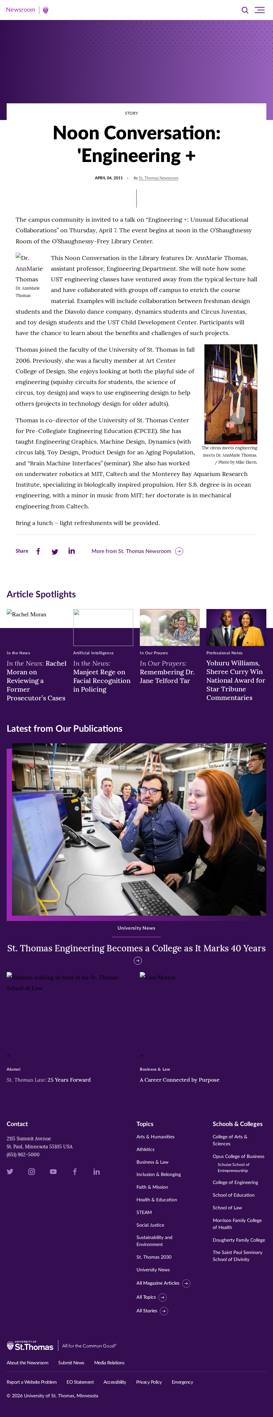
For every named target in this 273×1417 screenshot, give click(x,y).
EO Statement (80, 1382)
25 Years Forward (49, 1079)
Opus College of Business (238, 1163)
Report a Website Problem (32, 1382)
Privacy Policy (149, 1382)
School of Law (227, 1208)
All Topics (146, 1297)
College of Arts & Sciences (230, 1140)
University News (153, 1270)
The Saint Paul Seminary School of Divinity (237, 1256)
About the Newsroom (27, 1363)
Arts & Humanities (155, 1137)
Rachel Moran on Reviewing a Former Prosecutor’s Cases (37, 680)
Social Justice (150, 1225)
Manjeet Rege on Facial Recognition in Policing (102, 676)
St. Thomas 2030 (153, 1257)
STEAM (144, 1212)
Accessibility (115, 1382)
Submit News (71, 1363)
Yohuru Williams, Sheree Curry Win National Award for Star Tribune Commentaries (235, 680)
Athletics (145, 1149)
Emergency (182, 1382)
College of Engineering (235, 1182)
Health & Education (156, 1200)
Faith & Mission (152, 1187)
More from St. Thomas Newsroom (131, 551)
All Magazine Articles (157, 1283)
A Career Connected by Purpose (180, 1079)
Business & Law (152, 1162)
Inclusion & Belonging (158, 1174)
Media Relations (109, 1363)
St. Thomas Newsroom (158, 178)
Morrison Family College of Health (237, 1224)
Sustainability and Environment (154, 1241)
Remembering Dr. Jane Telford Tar (167, 672)
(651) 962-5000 (23, 1155)
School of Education (234, 1195)
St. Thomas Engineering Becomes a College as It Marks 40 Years (136, 948)
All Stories (146, 1311)
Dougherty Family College (239, 1240)
